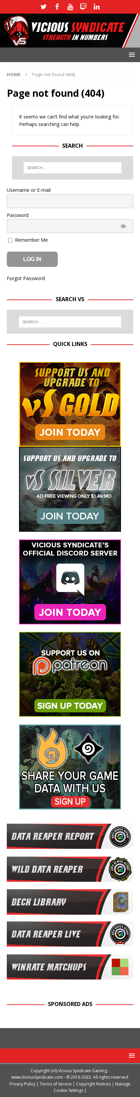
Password (18, 215)
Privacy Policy (22, 1084)
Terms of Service (56, 1084)
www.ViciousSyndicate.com (37, 1077)
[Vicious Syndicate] (70, 43)
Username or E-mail (29, 190)
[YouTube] (70, 7)
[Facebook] (57, 7)
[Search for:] (72, 167)
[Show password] (123, 226)
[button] (130, 54)
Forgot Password (26, 278)
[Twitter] (44, 7)
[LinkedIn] (97, 7)
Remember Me (31, 240)
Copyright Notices (93, 1084)
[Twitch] (83, 7)
